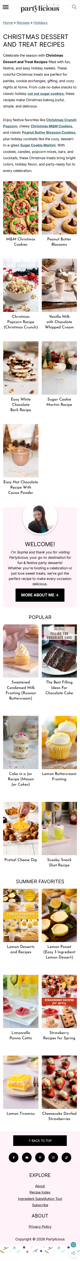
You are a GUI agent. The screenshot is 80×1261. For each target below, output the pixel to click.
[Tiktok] (66, 1157)
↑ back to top (40, 1141)
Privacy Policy (40, 1227)
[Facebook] (13, 1157)
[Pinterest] (40, 1157)
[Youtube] (27, 1157)
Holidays (40, 23)
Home (8, 23)
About (40, 1186)
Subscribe (40, 1205)
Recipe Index (40, 1192)
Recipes (23, 23)
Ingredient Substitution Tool (40, 1199)
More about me (37, 594)
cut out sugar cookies (46, 94)
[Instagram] (53, 1157)
